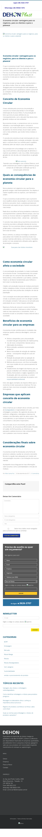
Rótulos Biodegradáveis (11, 663)
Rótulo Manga (8, 654)
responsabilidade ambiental (16, 379)
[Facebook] (31, 7)
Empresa (6, 762)
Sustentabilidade (9, 671)
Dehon (5, 759)
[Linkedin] (37, 7)
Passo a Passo (7, 764)
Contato (5, 767)
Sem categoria (8, 667)
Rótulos (6, 659)
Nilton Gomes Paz (9, 473)
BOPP (6, 642)
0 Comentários (35, 473)
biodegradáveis (10, 410)
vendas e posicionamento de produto (16, 675)
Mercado (7, 650)
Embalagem (8, 646)
